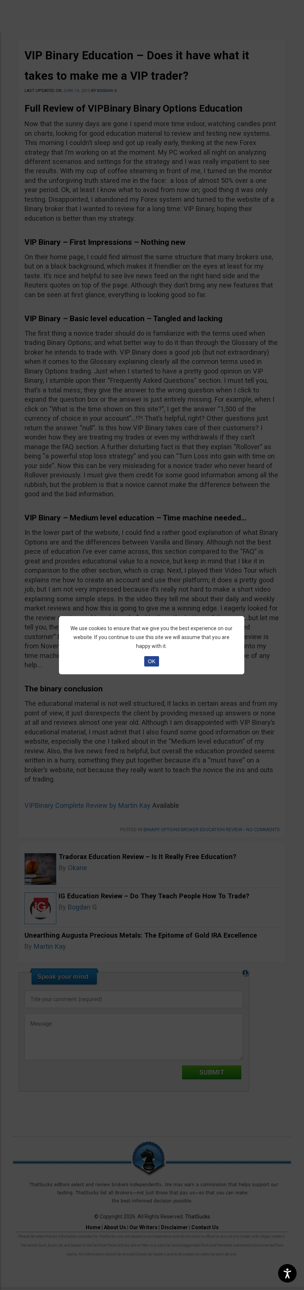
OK (151, 661)
